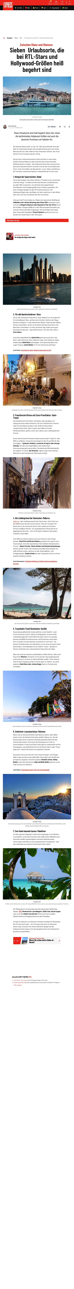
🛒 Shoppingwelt (54, 8)
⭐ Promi (35, 8)
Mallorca (16, 521)
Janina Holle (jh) (12, 126)
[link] (8, 5)
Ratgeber (10, 38)
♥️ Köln (27, 8)
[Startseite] (4, 38)
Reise (16, 38)
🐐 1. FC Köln (18, 8)
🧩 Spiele (65, 8)
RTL (21, 38)
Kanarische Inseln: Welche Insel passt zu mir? (36, 350)
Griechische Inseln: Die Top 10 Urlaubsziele (35, 770)
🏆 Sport (43, 8)
